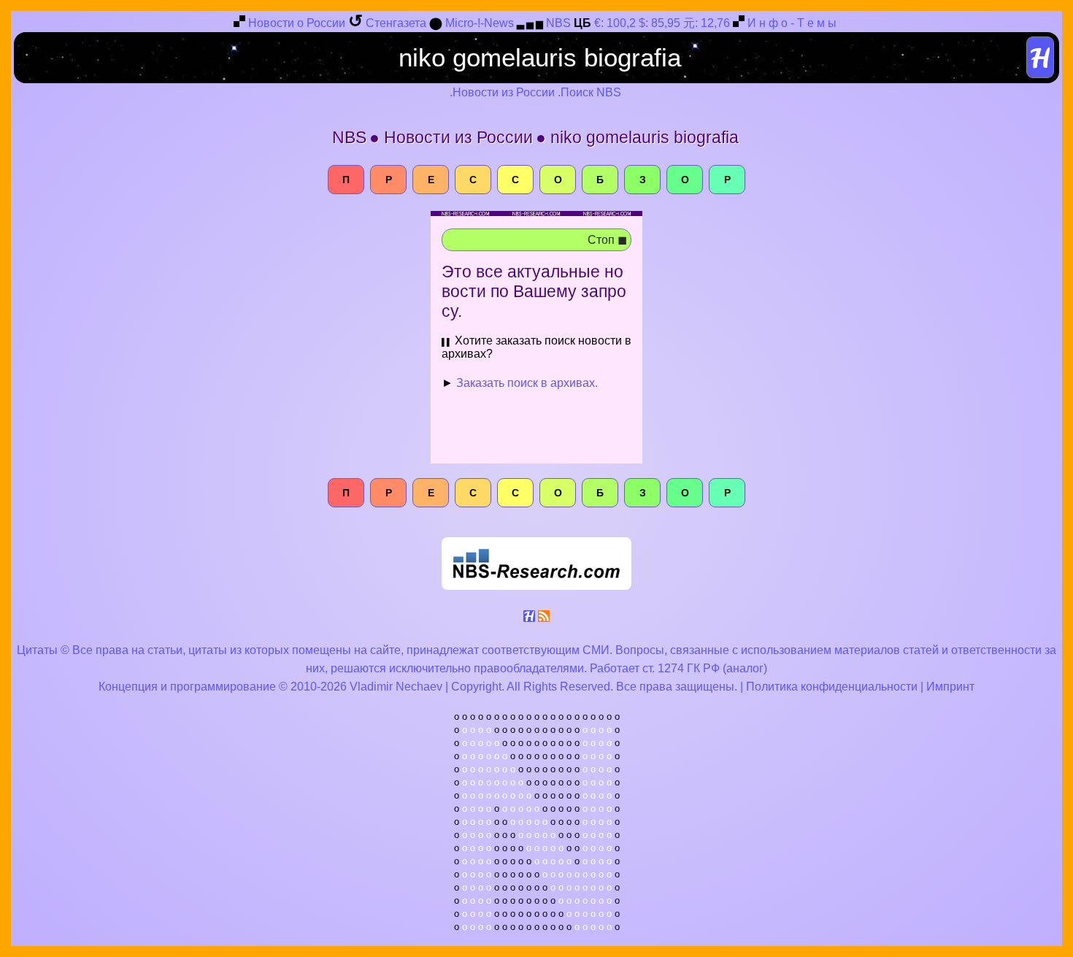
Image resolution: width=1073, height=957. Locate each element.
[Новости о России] (239, 23)
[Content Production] (529, 618)
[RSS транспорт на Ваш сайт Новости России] (544, 618)
